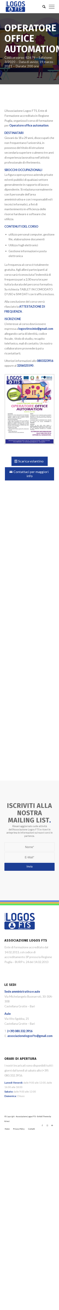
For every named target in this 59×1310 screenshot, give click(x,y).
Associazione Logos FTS (26, 1049)
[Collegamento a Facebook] (42, 1057)
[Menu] (50, 6)
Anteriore (9, 567)
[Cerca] (42, 6)
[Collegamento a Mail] (52, 1057)
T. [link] (18, 963)
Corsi (9, 516)
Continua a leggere (16, 663)
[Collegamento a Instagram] (47, 1057)
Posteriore (50, 567)
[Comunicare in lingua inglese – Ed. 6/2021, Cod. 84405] (16, 501)
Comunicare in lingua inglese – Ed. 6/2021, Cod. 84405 (18, 542)
